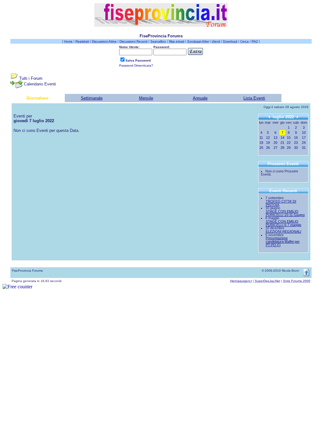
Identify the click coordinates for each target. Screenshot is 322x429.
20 (275, 142)
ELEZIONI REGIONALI (283, 231)
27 (275, 147)
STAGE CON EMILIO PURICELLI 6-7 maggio (283, 223)
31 (304, 147)
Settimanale (92, 98)
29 (289, 147)
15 (289, 137)
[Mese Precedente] (269, 116)
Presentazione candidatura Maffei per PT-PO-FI (283, 241)
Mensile (146, 98)
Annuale (200, 98)
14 (282, 137)
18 (261, 142)
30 (296, 147)
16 (296, 137)
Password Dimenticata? (136, 65)
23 (296, 142)
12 (268, 137)
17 (304, 137)
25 (261, 147)
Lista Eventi (254, 98)
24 (304, 142)
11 (261, 137)
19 (268, 142)
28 (282, 147)
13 (275, 137)
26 (268, 147)
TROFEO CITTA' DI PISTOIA (281, 203)
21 (282, 142)
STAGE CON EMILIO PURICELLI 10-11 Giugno (285, 213)
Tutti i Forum (30, 78)
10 (304, 132)
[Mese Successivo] (297, 116)
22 (289, 142)
